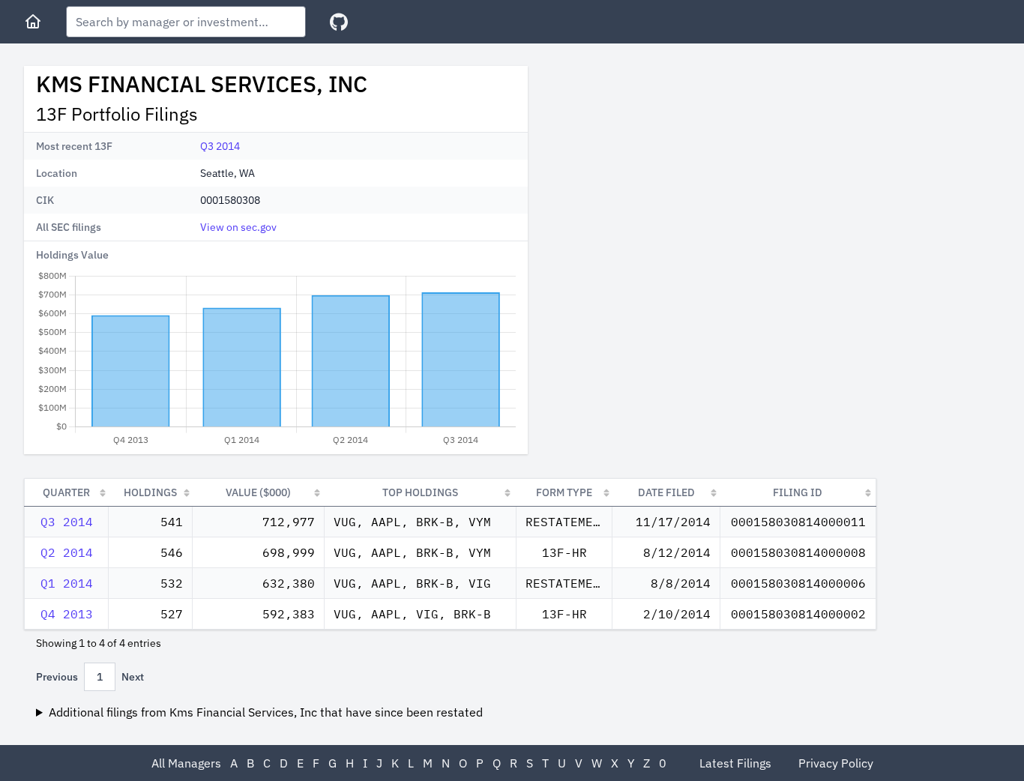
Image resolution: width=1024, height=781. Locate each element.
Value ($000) (258, 492)
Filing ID (797, 492)
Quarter (66, 492)
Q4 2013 (66, 613)
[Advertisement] (666, 171)
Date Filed (666, 492)
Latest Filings (735, 763)
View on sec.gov (238, 227)
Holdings (150, 492)
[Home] (33, 22)
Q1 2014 (66, 583)
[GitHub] (339, 22)
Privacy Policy (835, 763)
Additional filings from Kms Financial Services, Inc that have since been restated (266, 712)
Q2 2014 (66, 552)
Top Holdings (420, 492)
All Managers (186, 763)
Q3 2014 (220, 146)
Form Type (564, 492)
